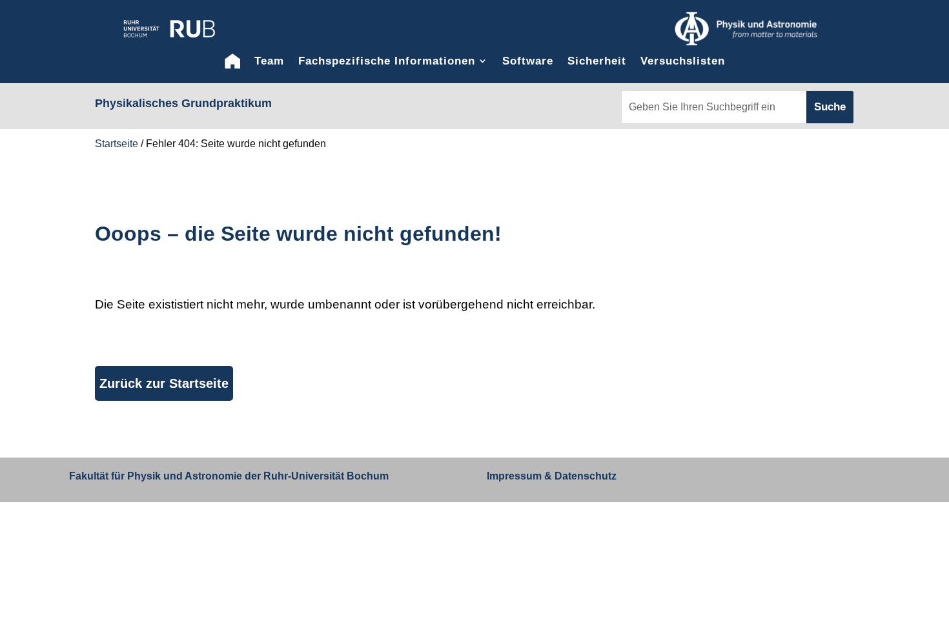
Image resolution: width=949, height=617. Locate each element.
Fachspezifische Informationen (386, 61)
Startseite (116, 143)
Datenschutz (584, 475)
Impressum (514, 475)
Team (269, 61)
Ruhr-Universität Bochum (326, 475)
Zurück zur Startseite (164, 383)
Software (527, 61)
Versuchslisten (682, 61)
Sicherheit (596, 61)
